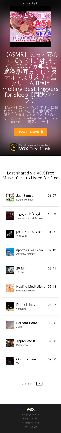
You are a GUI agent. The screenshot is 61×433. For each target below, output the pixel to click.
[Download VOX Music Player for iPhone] (30, 26)
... (34, 383)
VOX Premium (30, 426)
